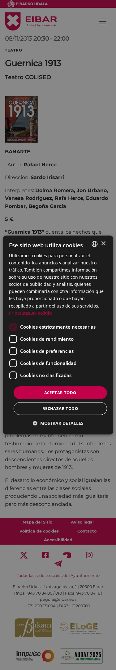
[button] (58, 423)
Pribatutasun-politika (31, 313)
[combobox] (95, 244)
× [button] (103, 243)
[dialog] (58, 335)
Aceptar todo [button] (60, 392)
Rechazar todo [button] (60, 408)
